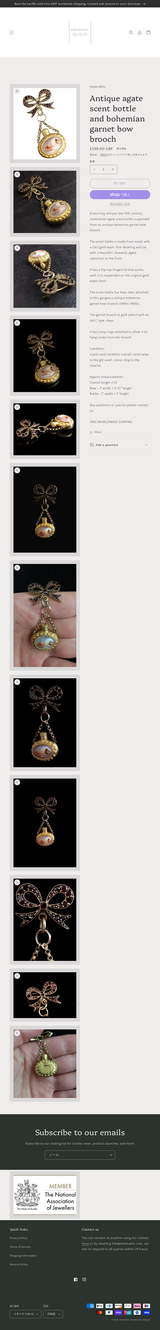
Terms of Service (20, 1247)
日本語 (51, 1314)
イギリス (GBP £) (24, 1314)
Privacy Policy (18, 1238)
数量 (92, 161)
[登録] (110, 1155)
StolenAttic (125, 1320)
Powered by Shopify (140, 1320)
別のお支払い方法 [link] (120, 204)
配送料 (104, 155)
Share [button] (98, 432)
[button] (11, 32)
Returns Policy (19, 1264)
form (86, 1243)
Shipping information (23, 1255)
